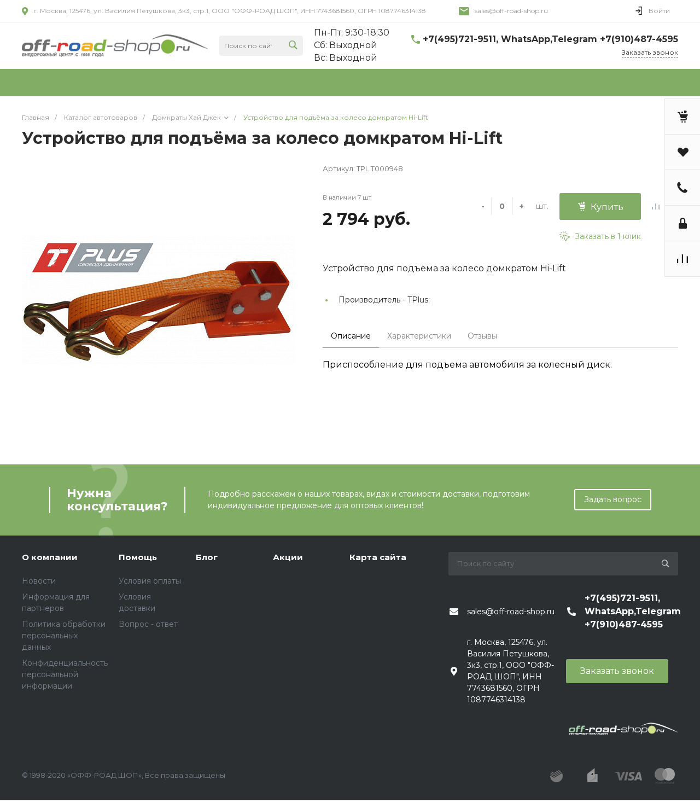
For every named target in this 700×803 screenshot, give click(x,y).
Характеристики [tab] (419, 336)
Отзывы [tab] (482, 336)
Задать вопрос (612, 499)
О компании (50, 557)
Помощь (138, 557)
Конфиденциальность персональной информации (65, 674)
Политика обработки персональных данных (64, 635)
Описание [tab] (351, 336)
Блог (207, 557)
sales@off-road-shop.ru (511, 11)
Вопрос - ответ (148, 624)
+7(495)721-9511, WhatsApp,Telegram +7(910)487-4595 (550, 39)
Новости (39, 581)
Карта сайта (377, 557)
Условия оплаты (150, 581)
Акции (288, 557)
